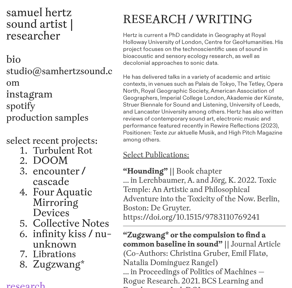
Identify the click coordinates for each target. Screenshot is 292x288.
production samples (47, 117)
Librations (54, 254)
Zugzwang (56, 264)
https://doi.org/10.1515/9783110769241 (191, 217)
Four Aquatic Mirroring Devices (62, 202)
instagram (29, 93)
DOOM (50, 160)
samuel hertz (39, 12)
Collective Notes (71, 223)
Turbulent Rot (62, 150)
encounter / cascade (59, 176)
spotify (20, 106)
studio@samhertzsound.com (59, 76)
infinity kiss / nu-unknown (72, 239)
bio (13, 59)
